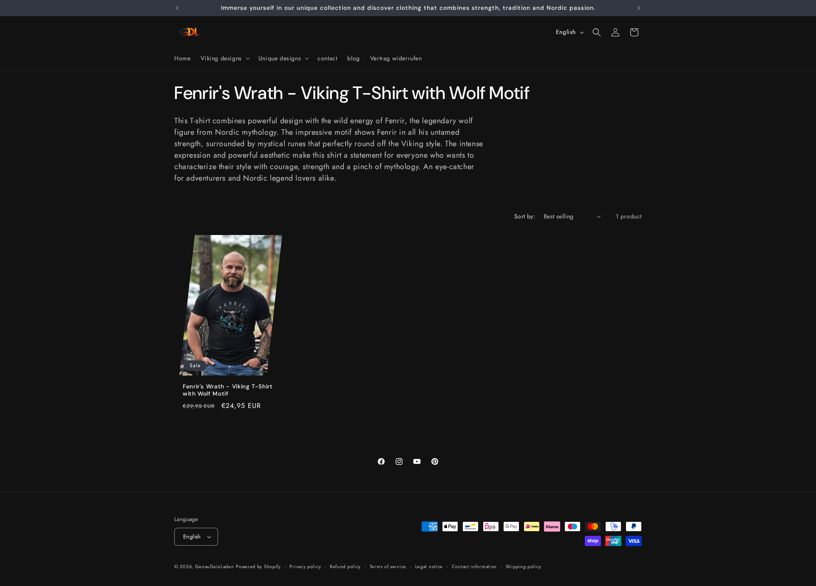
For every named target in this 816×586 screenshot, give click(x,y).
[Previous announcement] (177, 8)
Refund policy (345, 566)
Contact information (474, 566)
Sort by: (524, 216)
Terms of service (388, 566)
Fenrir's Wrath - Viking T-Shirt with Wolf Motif (228, 389)
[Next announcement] (638, 8)
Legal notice (429, 566)
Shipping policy (523, 566)
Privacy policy (305, 566)
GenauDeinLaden (214, 566)
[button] (224, 58)
